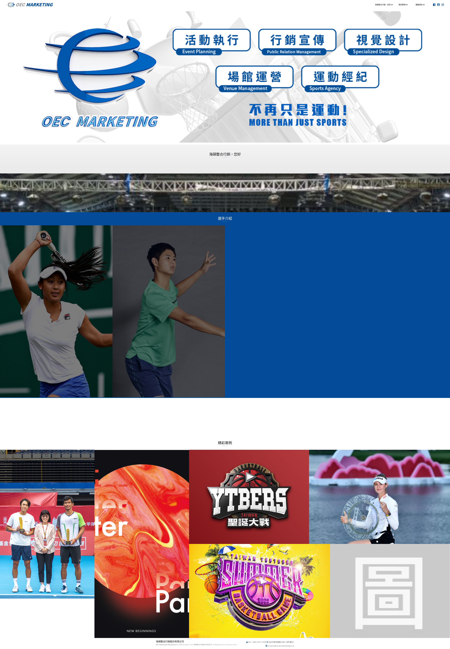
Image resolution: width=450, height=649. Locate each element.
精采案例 (402, 5)
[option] (225, 76)
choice (235, 644)
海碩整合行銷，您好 (383, 5)
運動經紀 (419, 5)
